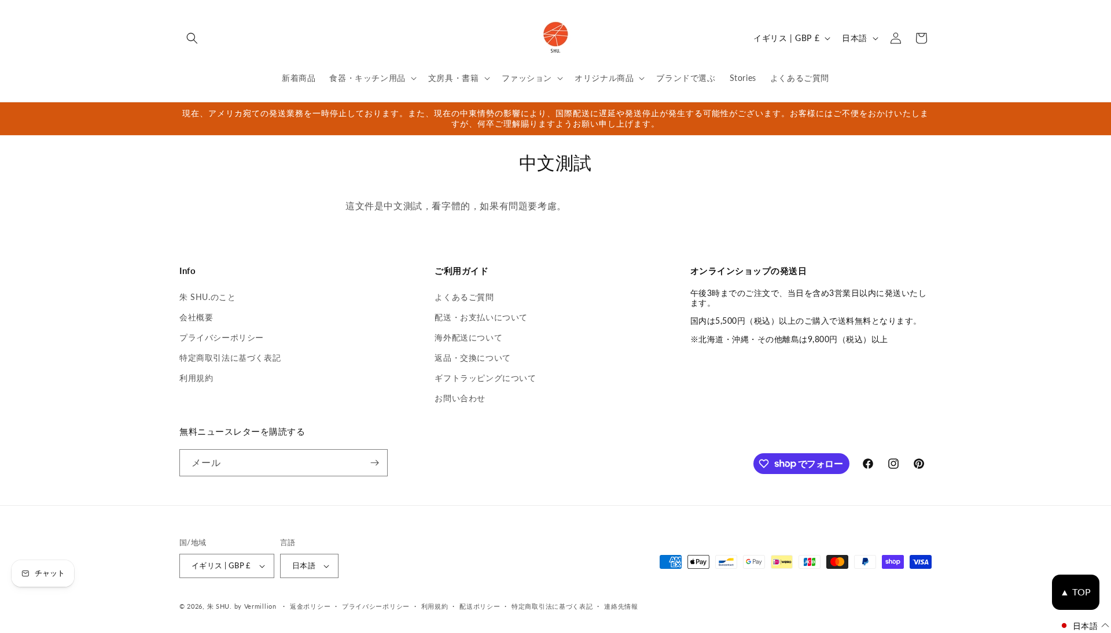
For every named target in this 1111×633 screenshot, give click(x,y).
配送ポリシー (479, 606)
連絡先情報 (621, 606)
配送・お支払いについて (481, 317)
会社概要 (196, 317)
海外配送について (468, 337)
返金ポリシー (310, 606)
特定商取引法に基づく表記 (230, 357)
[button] (192, 38)
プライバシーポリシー (221, 337)
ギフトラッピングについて (485, 378)
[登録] (374, 462)
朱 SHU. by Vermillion (242, 606)
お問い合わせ (460, 398)
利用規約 (196, 378)
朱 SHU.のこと (207, 297)
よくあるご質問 (464, 297)
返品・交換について (472, 357)
